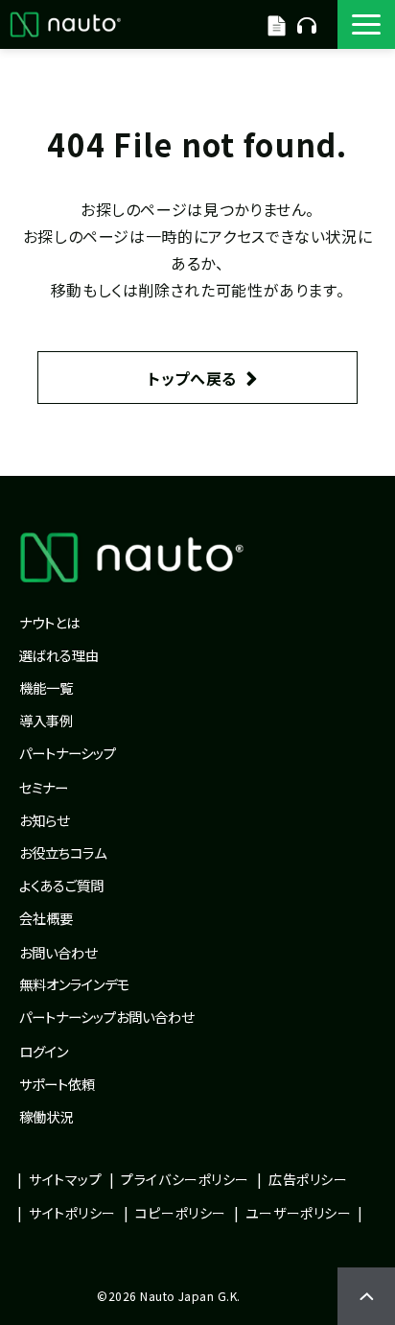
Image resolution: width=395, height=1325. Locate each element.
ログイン (43, 1051)
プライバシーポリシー (185, 1179)
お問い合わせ (58, 952)
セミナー (43, 787)
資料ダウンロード (277, 24)
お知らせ (44, 820)
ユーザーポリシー (298, 1212)
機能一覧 (46, 687)
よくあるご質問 (61, 885)
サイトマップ (65, 1179)
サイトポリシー (72, 1212)
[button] (366, 24)
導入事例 (46, 720)
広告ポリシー (307, 1179)
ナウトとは (49, 622)
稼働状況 (46, 1116)
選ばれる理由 (59, 655)
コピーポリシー (180, 1212)
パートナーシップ (67, 753)
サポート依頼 (57, 1084)
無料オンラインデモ (307, 24)
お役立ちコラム (62, 852)
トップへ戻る (192, 378)
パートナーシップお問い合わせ (106, 1016)
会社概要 (46, 918)
